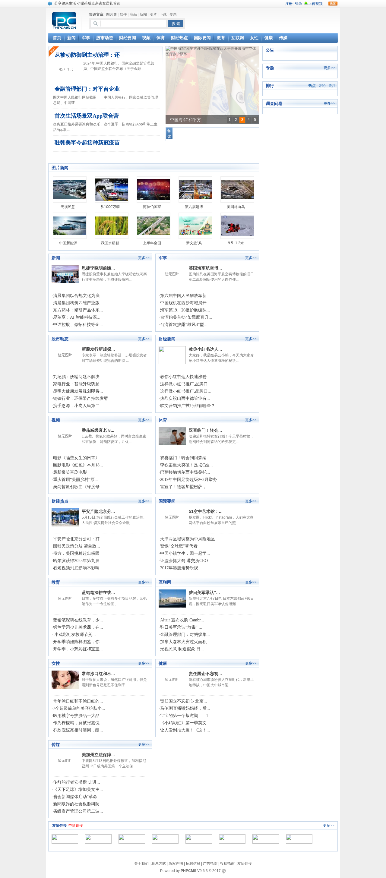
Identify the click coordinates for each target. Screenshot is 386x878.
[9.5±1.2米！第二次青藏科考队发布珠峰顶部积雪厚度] (237, 225)
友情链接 (244, 863)
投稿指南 (227, 863)
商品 (133, 14)
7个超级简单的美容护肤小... (79, 708)
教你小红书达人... (205, 349)
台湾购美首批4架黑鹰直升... (186, 317)
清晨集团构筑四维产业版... (78, 303)
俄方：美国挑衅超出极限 (76, 553)
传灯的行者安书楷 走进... (76, 782)
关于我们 (141, 863)
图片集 (111, 14)
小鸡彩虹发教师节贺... (74, 634)
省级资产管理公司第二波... (78, 811)
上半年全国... (153, 243)
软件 (123, 14)
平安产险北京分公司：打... (78, 539)
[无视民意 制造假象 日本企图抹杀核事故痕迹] (69, 189)
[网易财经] (165, 839)
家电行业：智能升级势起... (78, 384)
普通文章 (96, 14)
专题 (173, 14)
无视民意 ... (70, 207)
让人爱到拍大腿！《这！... (185, 730)
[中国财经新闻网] (265, 839)
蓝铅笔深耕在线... (98, 592)
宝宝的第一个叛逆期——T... (186, 715)
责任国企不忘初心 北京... (183, 701)
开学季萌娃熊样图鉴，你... (78, 642)
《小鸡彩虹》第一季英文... (185, 723)
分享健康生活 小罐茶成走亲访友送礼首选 (87, 3)
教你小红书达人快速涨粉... (185, 376)
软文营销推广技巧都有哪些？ (187, 405)
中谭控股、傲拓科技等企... (78, 324)
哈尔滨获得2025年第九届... (78, 560)
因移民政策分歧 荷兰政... (76, 546)
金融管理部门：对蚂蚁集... (185, 634)
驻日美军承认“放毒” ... (181, 627)
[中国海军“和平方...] (212, 51)
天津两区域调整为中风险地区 (187, 539)
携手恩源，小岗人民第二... (78, 405)
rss (333, 3)
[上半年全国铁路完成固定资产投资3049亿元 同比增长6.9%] (153, 225)
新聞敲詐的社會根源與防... (78, 804)
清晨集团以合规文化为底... (78, 295)
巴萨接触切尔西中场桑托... (185, 472)
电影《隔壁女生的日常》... (78, 458)
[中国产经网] (299, 839)
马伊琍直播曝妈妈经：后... (185, 708)
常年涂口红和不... (98, 673)
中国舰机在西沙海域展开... (185, 303)
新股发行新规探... (98, 349)
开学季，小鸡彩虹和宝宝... (78, 649)
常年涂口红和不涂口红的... (78, 701)
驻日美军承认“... (204, 592)
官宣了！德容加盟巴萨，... (185, 487)
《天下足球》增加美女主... (78, 789)
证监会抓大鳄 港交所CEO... (185, 560)
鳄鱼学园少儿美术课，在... (78, 627)
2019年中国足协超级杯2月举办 (188, 479)
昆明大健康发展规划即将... (78, 391)
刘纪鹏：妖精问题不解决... (78, 376)
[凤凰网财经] (132, 839)
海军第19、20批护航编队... (185, 310)
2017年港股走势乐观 (179, 568)
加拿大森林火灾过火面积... (185, 642)
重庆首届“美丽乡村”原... (75, 479)
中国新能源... (69, 243)
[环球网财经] (198, 839)
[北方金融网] (65, 839)
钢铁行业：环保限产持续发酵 (80, 398)
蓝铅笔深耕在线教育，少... (78, 620)
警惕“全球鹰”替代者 (179, 546)
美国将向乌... (237, 207)
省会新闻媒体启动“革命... (77, 796)
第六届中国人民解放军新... (185, 295)
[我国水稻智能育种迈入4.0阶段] (111, 225)
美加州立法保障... (98, 754)
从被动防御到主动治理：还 (87, 55)
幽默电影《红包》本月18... (78, 465)
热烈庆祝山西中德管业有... (185, 398)
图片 (153, 14)
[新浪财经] (98, 839)
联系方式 (158, 863)
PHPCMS (188, 871)
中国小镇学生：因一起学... (185, 553)
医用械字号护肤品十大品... (78, 715)
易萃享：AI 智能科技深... (76, 317)
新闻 (143, 14)
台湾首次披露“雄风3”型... (183, 324)
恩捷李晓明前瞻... (98, 268)
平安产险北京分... (98, 511)
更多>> (144, 258)
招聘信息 (193, 863)
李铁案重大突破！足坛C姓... (186, 465)
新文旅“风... (195, 243)
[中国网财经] (232, 839)
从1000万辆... (111, 207)
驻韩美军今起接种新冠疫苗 (87, 143)
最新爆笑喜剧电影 (70, 472)
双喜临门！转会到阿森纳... (185, 458)
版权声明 (176, 863)
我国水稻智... (111, 243)
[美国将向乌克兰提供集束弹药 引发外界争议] (237, 189)
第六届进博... (195, 207)
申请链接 (75, 825)
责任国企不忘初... (205, 673)
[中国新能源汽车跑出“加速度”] (69, 225)
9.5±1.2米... (237, 243)
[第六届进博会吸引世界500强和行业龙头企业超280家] (195, 189)
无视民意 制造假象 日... (182, 649)
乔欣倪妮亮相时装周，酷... (78, 730)
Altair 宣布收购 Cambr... (182, 620)
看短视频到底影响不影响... (78, 568)
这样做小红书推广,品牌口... (185, 384)
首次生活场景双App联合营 (87, 116)
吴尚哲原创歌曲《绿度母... (78, 487)
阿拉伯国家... (153, 207)
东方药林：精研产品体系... (78, 310)
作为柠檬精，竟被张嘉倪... (78, 723)
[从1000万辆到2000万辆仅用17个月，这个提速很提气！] (111, 189)
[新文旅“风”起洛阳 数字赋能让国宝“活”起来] (195, 225)
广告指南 (210, 863)
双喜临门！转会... (205, 430)
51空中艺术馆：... (206, 511)
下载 (163, 14)
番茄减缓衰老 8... (98, 430)
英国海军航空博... (205, 268)
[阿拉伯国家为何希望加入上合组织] (153, 189)
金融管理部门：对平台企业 (87, 89)
